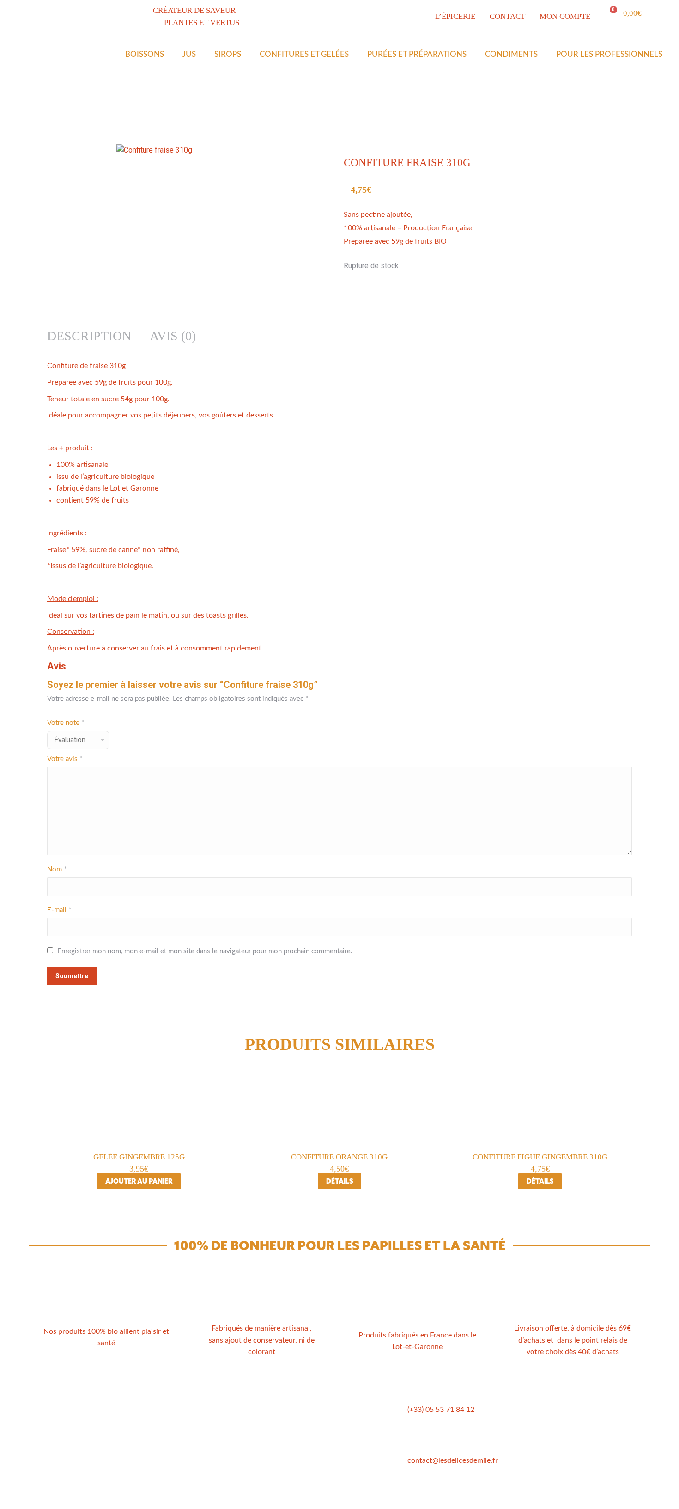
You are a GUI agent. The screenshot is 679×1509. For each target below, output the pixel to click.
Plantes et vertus (182, 1436)
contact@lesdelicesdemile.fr (452, 1460)
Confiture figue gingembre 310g (540, 1157)
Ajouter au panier (138, 1181)
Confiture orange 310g (339, 1157)
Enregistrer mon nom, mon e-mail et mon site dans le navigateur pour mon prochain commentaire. (204, 951)
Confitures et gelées (304, 54)
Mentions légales (308, 1425)
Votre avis (64, 758)
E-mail (59, 910)
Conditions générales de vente (329, 1414)
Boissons (144, 54)
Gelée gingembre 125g (139, 1157)
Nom (57, 869)
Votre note (65, 722)
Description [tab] (89, 336)
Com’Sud (383, 1496)
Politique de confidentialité (324, 1436)
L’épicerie (169, 1425)
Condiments (511, 54)
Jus (189, 54)
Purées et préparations (417, 54)
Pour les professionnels (609, 54)
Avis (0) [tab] (173, 336)
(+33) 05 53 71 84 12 (440, 1409)
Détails (339, 1181)
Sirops (227, 54)
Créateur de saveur (185, 1414)
